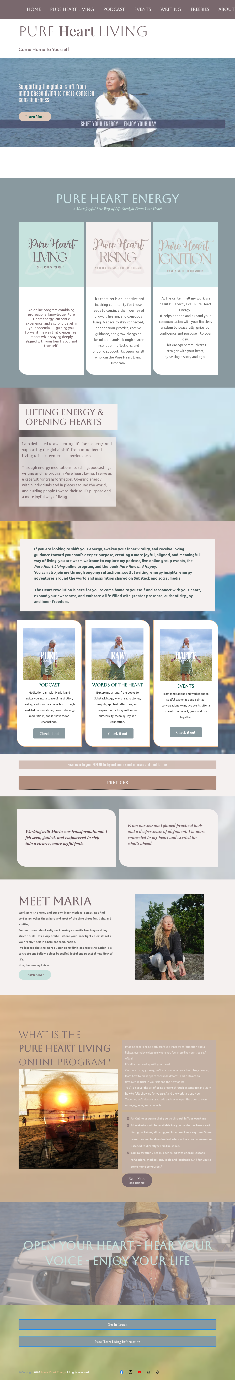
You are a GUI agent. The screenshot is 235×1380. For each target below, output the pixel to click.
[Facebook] (121, 1372)
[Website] (157, 1372)
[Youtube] (139, 1372)
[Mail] (148, 1372)
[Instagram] (130, 1372)
